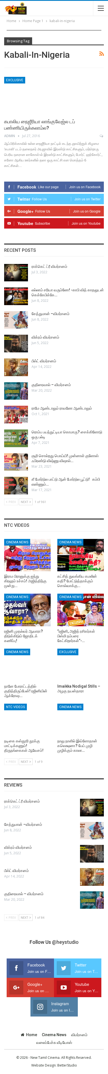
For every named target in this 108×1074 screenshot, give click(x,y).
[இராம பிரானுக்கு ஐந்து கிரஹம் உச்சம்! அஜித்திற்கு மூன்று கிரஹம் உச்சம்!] (27, 555)
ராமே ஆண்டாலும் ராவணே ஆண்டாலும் (62, 408)
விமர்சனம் (79, 1035)
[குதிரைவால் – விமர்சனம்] (16, 391)
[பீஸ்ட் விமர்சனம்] (16, 367)
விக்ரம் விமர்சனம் (45, 337)
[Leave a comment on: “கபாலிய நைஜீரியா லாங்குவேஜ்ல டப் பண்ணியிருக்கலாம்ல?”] (102, 136)
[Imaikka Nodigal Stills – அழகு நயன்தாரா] (80, 665)
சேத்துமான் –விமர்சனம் (51, 313)
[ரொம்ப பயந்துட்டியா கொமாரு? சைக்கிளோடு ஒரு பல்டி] (16, 438)
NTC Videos (15, 707)
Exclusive (14, 80)
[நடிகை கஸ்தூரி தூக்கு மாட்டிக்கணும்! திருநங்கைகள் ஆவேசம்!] (27, 720)
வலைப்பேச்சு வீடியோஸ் (54, 1042)
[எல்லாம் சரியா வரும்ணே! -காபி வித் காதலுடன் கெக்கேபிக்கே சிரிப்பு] (16, 296)
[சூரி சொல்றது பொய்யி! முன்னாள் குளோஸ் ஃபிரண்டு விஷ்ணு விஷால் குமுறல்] (16, 462)
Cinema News (17, 542)
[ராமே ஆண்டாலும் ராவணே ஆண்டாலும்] (16, 414)
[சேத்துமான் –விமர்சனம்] (16, 320)
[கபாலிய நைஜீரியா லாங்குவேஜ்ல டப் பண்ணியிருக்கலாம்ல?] (33, 95)
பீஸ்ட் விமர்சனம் (44, 361)
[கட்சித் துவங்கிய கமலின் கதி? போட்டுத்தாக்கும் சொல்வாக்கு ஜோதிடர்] (80, 555)
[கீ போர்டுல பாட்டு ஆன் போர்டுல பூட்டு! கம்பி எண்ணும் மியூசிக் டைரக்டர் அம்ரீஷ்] (16, 485)
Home (31, 1035)
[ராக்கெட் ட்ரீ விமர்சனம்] (16, 273)
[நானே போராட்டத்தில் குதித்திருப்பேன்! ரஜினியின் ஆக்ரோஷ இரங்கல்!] (27, 665)
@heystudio (65, 942)
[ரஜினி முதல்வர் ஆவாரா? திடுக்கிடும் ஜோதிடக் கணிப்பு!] (27, 610)
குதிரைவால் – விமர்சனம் (51, 385)
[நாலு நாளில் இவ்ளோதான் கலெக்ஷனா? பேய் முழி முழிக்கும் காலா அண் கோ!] (80, 720)
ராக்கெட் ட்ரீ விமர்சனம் (49, 266)
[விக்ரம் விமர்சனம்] (16, 343)
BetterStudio (67, 1065)
